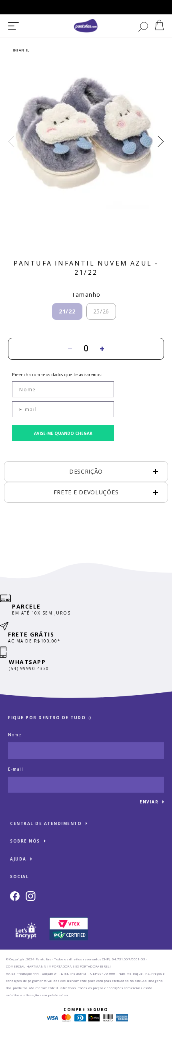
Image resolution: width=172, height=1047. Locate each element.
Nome (14, 735)
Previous (14, 141)
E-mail (15, 769)
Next (158, 141)
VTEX (19, 1040)
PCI (69, 929)
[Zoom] (86, 134)
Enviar (149, 802)
